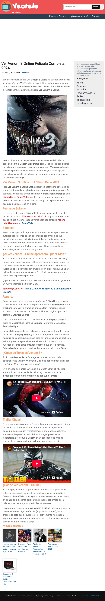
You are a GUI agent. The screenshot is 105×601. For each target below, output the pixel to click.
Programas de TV (86, 93)
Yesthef (24, 72)
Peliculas (82, 90)
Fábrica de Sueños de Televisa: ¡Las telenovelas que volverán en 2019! (39, 549)
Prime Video (28, 223)
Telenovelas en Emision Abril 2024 (53, 546)
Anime (80, 83)
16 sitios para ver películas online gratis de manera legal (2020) (9, 548)
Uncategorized (85, 103)
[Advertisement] (52, 39)
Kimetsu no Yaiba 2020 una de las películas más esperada (24, 548)
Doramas (82, 86)
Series (80, 96)
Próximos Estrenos (58, 16)
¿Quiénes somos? (79, 16)
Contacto (96, 16)
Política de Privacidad (90, 595)
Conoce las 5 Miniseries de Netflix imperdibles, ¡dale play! (9, 579)
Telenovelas (83, 100)
